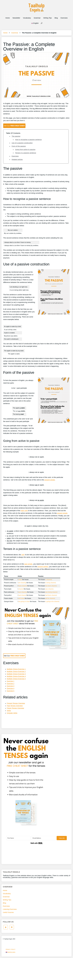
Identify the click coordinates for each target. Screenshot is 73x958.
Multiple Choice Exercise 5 (16, 679)
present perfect (43, 566)
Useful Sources (8, 912)
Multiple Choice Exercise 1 (16, 669)
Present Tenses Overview (16, 703)
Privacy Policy (10, 949)
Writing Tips (47, 18)
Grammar (37, 18)
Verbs (9, 710)
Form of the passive (19, 146)
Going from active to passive (25, 149)
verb (22, 555)
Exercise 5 (10, 691)
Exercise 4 (10, 688)
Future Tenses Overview (15, 708)
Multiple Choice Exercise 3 (16, 674)
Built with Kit (36, 843)
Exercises (64, 18)
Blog (56, 18)
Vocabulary (27, 18)
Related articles (17, 159)
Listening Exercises (10, 909)
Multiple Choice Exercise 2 (16, 671)
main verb (24, 510)
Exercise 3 (10, 686)
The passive (16, 136)
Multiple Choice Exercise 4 (16, 676)
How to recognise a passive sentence (28, 140)
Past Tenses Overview (15, 706)
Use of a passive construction (22, 143)
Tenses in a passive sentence (25, 153)
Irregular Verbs (12, 713)
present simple (49, 480)
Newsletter (16, 18)
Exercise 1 (10, 681)
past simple (28, 564)
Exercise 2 (10, 684)
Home (7, 18)
